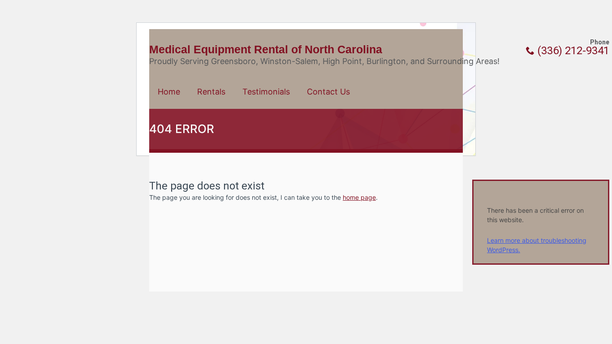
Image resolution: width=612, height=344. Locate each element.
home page (359, 197)
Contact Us (328, 91)
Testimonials (266, 91)
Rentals (211, 91)
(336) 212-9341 (571, 50)
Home (169, 91)
